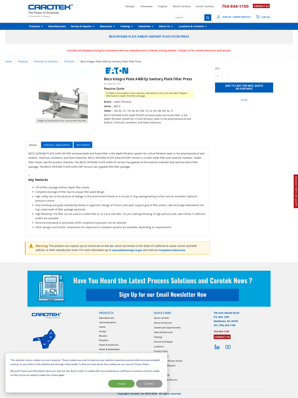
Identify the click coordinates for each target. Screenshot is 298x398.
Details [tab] (33, 145)
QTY (217, 68)
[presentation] (33, 145)
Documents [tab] (83, 144)
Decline (149, 383)
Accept (121, 383)
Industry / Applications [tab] (57, 144)
